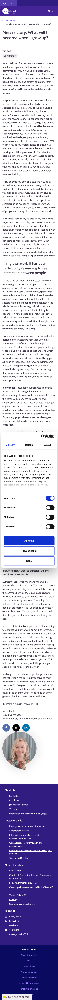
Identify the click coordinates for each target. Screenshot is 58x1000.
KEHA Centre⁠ (15, 870)
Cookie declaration (29, 977)
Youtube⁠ (13, 929)
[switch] (50, 507)
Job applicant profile (18, 804)
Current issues (8, 20)
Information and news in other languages (28, 813)
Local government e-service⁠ (21, 882)
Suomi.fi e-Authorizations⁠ (21, 904)
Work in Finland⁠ (16, 895)
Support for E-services (19, 830)
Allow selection (29, 551)
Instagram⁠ (14, 916)
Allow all (29, 540)
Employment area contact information (27, 826)
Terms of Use (29, 966)
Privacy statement (29, 972)
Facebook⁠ (13, 925)
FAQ (29, 960)
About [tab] (47, 445)
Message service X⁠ (17, 934)
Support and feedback (19, 858)
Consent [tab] (10, 445)
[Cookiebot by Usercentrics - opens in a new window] (41, 436)
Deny (29, 561)
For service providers (29, 988)
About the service (29, 955)
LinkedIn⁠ (13, 920)
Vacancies (13, 809)
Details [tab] (29, 445)
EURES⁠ (12, 899)
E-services (14, 795)
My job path (14, 800)
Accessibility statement (29, 983)
